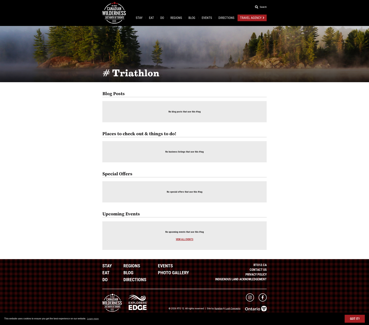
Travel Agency (251, 18)
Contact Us (258, 270)
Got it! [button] (354, 319)
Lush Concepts (232, 308)
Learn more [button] (93, 319)
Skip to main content (57, 6)
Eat (151, 18)
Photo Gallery (173, 272)
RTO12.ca (260, 265)
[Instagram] (250, 297)
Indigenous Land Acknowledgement (241, 279)
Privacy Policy (256, 274)
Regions (176, 18)
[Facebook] (263, 297)
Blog (191, 18)
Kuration (218, 308)
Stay (139, 18)
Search (263, 7)
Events (207, 18)
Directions (226, 18)
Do (162, 18)
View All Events (184, 239)
